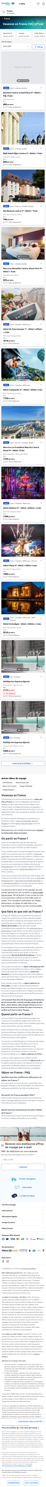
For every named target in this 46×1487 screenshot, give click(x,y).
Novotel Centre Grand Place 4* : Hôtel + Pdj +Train (22, 94)
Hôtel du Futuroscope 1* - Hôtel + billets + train (22, 330)
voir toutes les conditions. (28, 1268)
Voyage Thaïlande (26, 786)
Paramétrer (13, 1483)
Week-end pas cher (22, 782)
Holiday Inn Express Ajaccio (16, 681)
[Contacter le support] (43, 4)
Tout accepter (31, 1483)
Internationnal (7, 1210)
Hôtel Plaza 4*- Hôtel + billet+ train (20, 565)
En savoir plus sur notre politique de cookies (17, 1466)
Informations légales (9, 1216)
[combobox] (16, 44)
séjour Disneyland (26, 869)
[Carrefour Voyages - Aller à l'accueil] (8, 4)
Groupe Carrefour (8, 1222)
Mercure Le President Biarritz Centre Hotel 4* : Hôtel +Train (21, 449)
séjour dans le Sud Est (11, 883)
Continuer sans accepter (30, 1421)
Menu (23, 3)
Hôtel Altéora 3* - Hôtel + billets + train (22, 508)
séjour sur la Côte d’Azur (24, 823)
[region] (23, 1453)
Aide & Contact (7, 1228)
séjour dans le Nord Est (11, 950)
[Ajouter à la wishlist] (41, 88)
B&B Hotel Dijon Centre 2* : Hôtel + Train (22, 153)
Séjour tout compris (9, 786)
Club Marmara (7, 782)
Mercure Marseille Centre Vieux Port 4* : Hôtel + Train (23, 270)
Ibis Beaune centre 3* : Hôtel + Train (20, 210)
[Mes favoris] (38, 4)
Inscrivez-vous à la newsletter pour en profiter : (18, 1155)
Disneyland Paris (7, 866)
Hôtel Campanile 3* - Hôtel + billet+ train (22, 389)
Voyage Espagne (8, 790)
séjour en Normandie (23, 821)
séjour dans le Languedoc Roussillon (28, 881)
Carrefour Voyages (9, 1205)
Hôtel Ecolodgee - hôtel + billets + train (22, 624)
